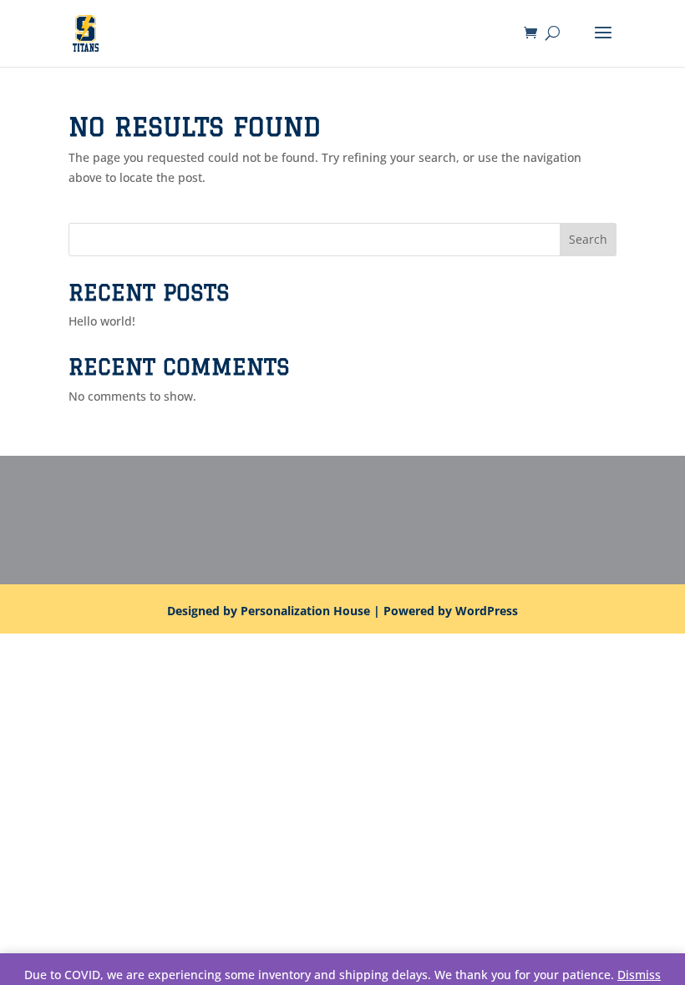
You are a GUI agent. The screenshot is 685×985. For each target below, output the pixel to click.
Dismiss (639, 974)
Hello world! (101, 321)
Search (588, 239)
